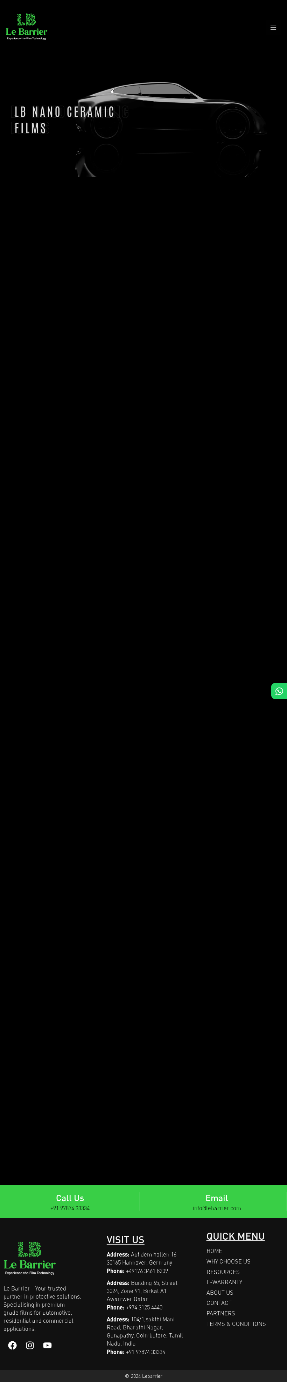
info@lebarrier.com (217, 1208)
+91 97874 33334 (70, 1208)
